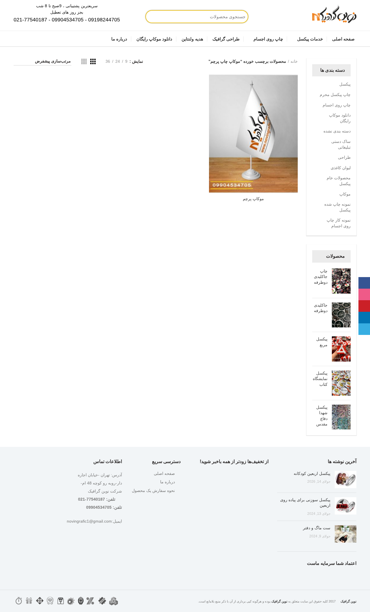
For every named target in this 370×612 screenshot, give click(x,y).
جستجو (171, 16)
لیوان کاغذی (341, 167)
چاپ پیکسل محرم (335, 94)
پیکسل (345, 84)
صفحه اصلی (164, 473)
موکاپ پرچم (253, 198)
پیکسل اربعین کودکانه (312, 473)
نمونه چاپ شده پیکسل (337, 207)
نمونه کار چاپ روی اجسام (339, 223)
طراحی (344, 157)
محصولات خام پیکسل (339, 181)
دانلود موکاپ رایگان (340, 118)
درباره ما (167, 482)
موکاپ (345, 194)
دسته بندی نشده (337, 131)
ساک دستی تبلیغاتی (341, 144)
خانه (294, 61)
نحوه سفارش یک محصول (153, 490)
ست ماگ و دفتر (316, 528)
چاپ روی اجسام (337, 105)
